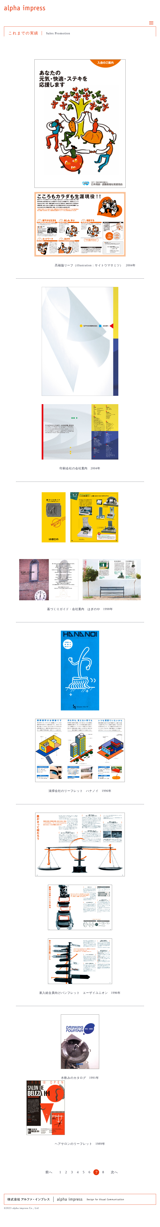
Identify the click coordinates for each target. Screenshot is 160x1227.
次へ (114, 1172)
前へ (48, 1172)
